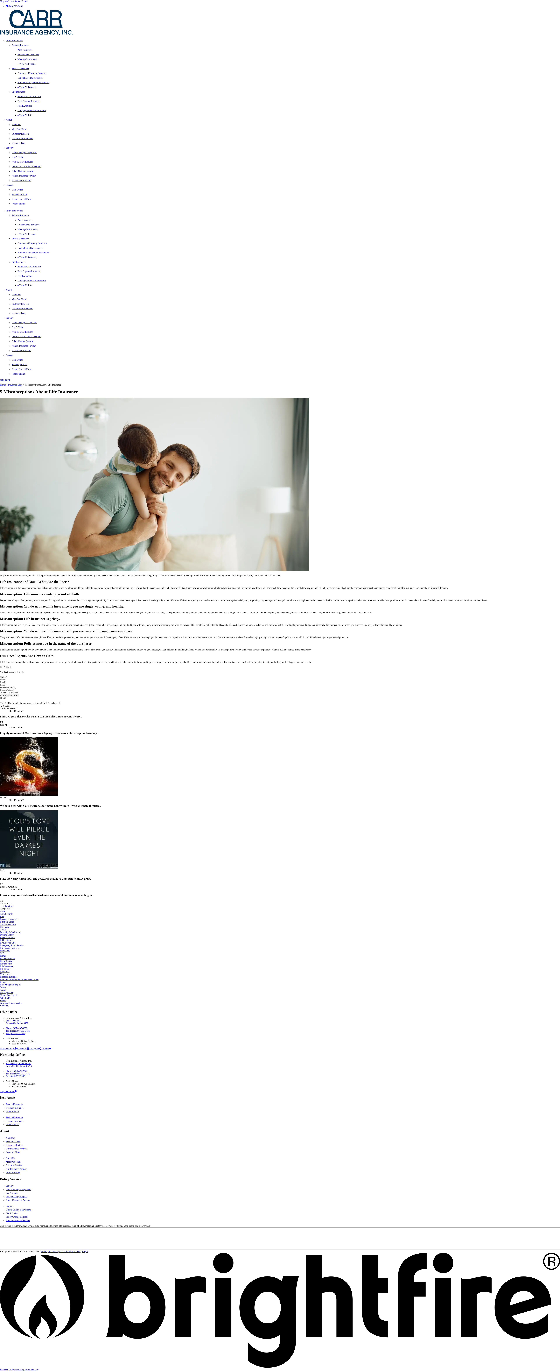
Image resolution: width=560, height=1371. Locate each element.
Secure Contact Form (21, 199)
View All (4, 1005)
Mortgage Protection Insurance (32, 110)
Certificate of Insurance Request (26, 166)
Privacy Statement (49, 1251)
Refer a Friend (18, 203)
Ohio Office (17, 189)
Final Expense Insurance (29, 101)
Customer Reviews (20, 134)
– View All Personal (27, 64)
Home (3, 384)
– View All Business (27, 87)
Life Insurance (18, 92)
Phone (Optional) (8, 687)
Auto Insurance (25, 50)
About (9, 120)
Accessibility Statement (69, 1251)
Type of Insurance (9, 692)
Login (85, 1251)
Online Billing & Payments (24, 152)
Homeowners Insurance (28, 54)
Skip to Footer (21, 1)
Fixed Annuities (25, 106)
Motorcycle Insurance (27, 59)
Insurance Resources (21, 180)
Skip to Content (7, 1)
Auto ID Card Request (22, 162)
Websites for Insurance (19, 1369)
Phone (3, 698)
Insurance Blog (19, 143)
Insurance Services (14, 40)
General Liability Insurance (30, 78)
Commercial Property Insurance (32, 73)
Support (9, 148)
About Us (16, 124)
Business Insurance (20, 68)
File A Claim (17, 157)
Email (3, 682)
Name (3, 677)
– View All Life (25, 115)
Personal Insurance (20, 45)
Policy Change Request (22, 171)
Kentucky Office (19, 194)
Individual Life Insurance (29, 96)
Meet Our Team (19, 129)
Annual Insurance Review (24, 175)
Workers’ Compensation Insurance (33, 82)
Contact (9, 185)
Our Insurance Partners (22, 138)
